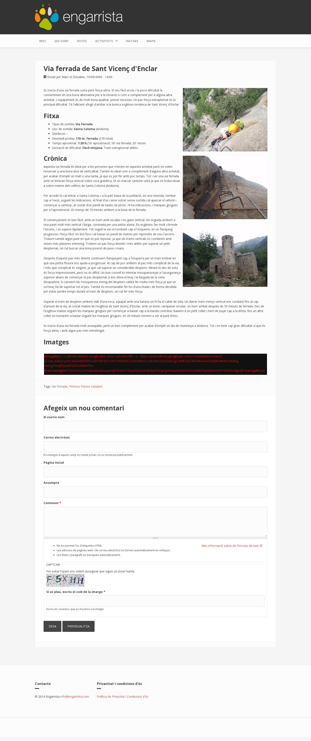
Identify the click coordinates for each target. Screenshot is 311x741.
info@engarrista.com (75, 696)
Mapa (151, 41)
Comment (52, 503)
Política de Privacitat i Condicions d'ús (122, 696)
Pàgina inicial (54, 463)
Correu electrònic (57, 437)
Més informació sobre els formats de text (230, 546)
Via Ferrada (59, 386)
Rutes (82, 41)
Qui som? (61, 41)
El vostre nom (54, 417)
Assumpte (51, 483)
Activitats (102, 40)
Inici (42, 41)
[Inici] (79, 16)
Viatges (132, 41)
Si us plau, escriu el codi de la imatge (75, 592)
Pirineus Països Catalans (86, 386)
